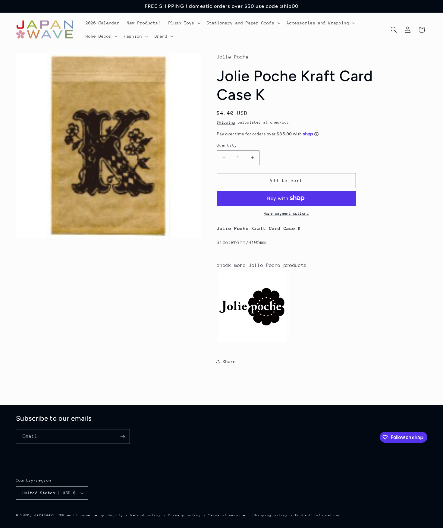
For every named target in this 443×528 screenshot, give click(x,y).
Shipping (226, 122)
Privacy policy (184, 515)
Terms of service (227, 515)
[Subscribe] (122, 436)
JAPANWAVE (44, 515)
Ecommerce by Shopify (100, 515)
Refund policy (145, 515)
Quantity (227, 145)
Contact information (317, 515)
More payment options (286, 213)
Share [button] (229, 361)
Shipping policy (270, 515)
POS (61, 515)
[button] (184, 23)
